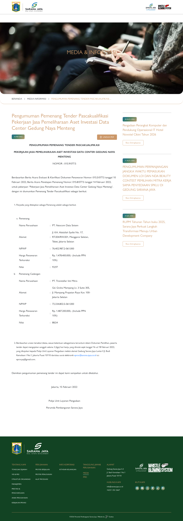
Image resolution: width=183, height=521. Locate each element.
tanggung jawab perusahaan (92, 466)
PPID (85, 477)
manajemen (16, 484)
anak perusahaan (20, 498)
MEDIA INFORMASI (36, 98)
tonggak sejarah (19, 469)
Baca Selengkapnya (133, 142)
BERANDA (17, 98)
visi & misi (15, 474)
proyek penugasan (43, 474)
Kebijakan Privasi (19, 503)
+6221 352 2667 (113, 490)
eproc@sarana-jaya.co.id (85, 355)
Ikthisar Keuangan (67, 469)
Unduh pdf (108, 137)
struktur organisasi (21, 479)
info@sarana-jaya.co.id (115, 486)
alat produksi (41, 479)
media (86, 473)
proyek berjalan (42, 469)
